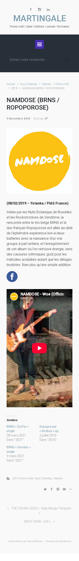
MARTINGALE (39, 18)
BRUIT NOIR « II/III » (37, 521)
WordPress (65, 541)
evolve (11, 541)
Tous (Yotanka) (28, 84)
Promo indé (62, 84)
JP (46, 118)
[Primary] (39, 44)
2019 (14, 88)
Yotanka (46, 84)
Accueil (11, 84)
